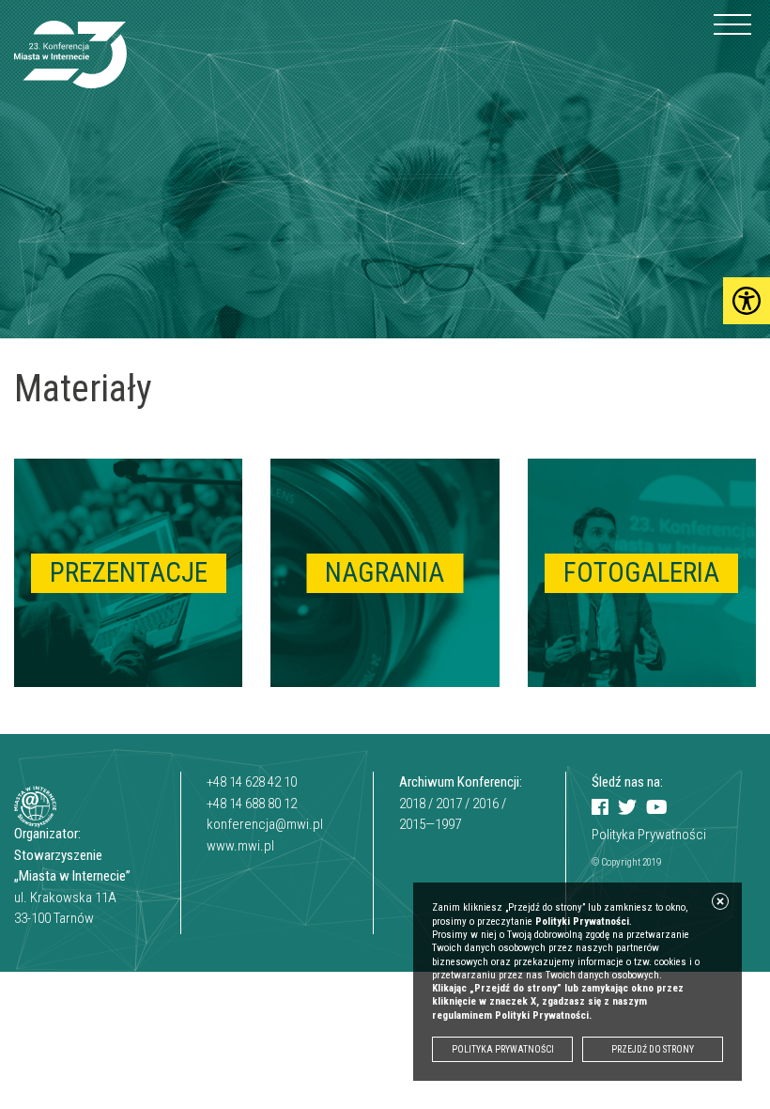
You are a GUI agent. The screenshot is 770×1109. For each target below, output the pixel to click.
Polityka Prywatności (649, 834)
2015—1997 (430, 824)
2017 (449, 803)
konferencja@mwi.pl (265, 824)
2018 (412, 803)
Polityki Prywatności (582, 921)
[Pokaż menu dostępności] (746, 300)
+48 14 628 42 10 (252, 781)
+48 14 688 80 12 (252, 803)
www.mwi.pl (240, 845)
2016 (485, 803)
